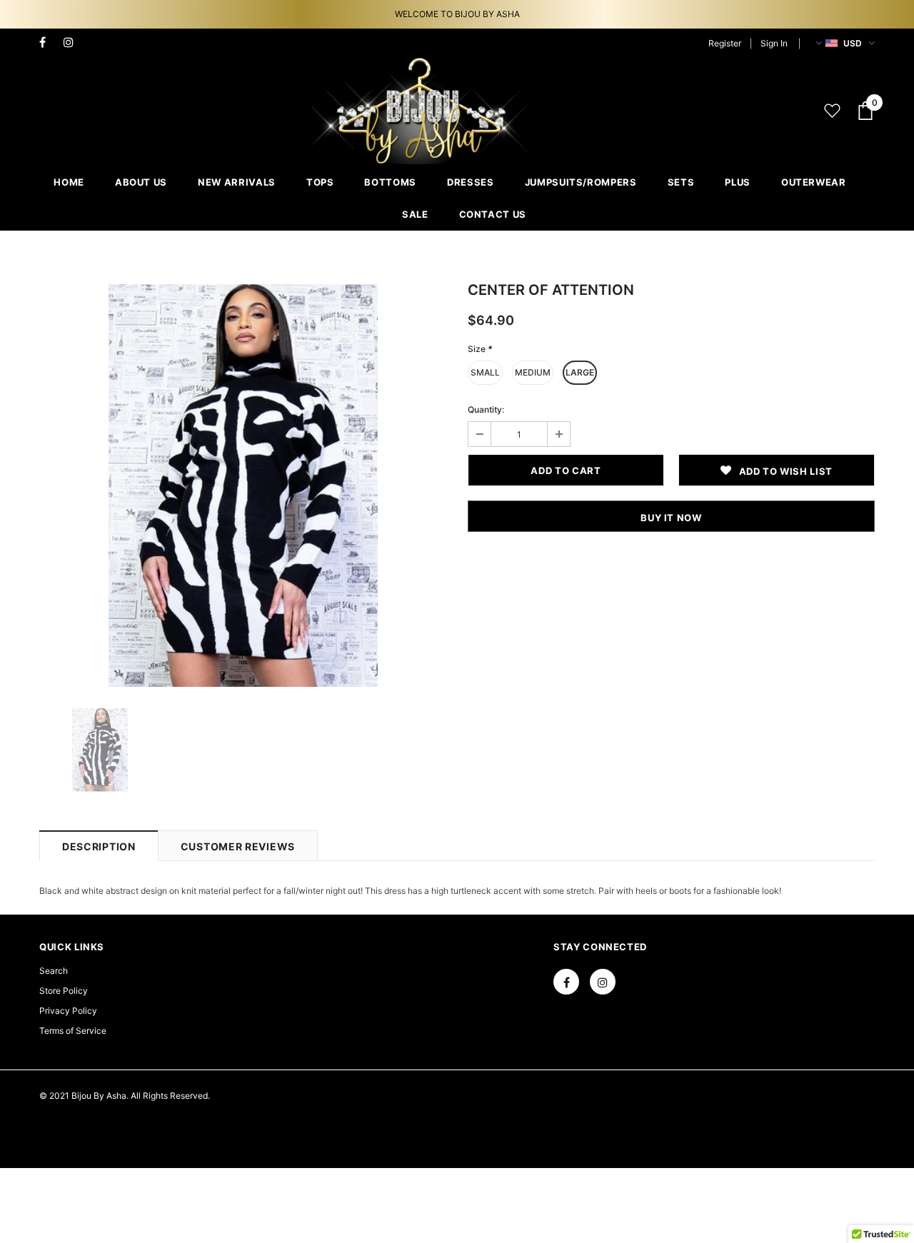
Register (724, 43)
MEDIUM (533, 372)
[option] (242, 485)
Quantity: (486, 409)
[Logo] (422, 110)
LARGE (580, 372)
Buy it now (671, 517)
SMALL (485, 372)
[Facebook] (48, 42)
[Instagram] (72, 42)
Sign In (774, 43)
